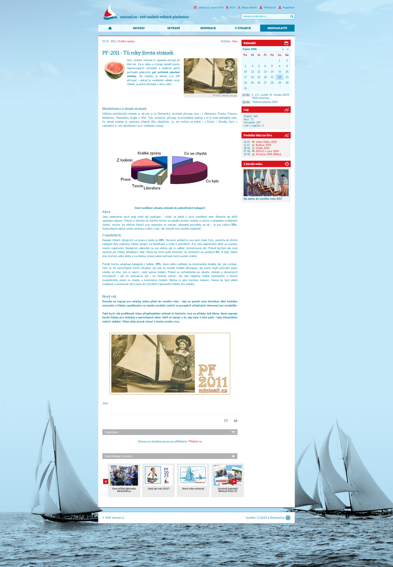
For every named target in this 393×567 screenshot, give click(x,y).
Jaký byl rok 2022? (159, 488)
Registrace (289, 7)
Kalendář (250, 43)
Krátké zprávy (126, 41)
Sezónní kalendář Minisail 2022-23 (228, 490)
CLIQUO (262, 517)
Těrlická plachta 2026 (260, 102)
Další (105, 481)
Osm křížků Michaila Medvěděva (124, 490)
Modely (139, 28)
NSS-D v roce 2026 (267, 151)
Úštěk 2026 (262, 148)
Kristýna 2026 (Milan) (268, 154)
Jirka (234, 41)
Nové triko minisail (193, 488)
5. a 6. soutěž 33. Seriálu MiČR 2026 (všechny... (266, 96)
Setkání (173, 28)
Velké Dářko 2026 (266, 141)
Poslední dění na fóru (258, 135)
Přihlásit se (270, 7)
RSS (232, 7)
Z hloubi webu (253, 164)
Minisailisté (277, 28)
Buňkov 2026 (263, 145)
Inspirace (208, 28)
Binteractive (277, 517)
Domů (110, 28)
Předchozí (234, 481)
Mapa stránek (249, 7)
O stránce (243, 28)
